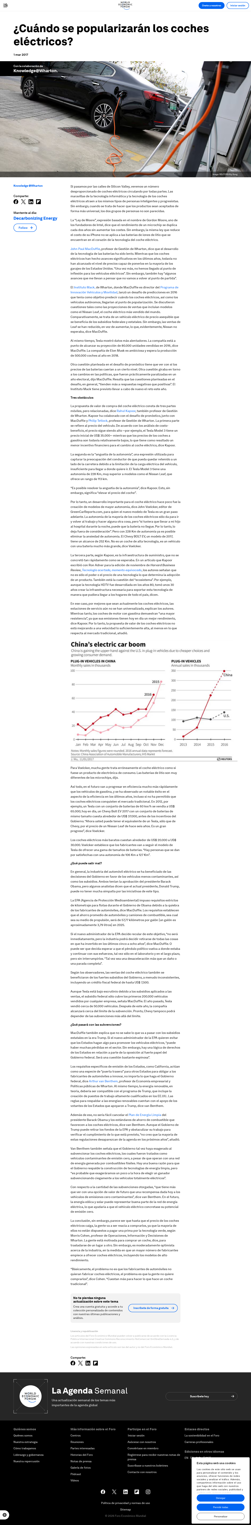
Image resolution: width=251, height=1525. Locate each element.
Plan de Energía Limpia (145, 1115)
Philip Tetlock (98, 420)
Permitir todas (220, 1507)
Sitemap (125, 1509)
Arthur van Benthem (103, 1081)
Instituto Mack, (84, 287)
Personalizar (220, 1516)
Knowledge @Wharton (28, 185)
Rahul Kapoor (126, 411)
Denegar (220, 1498)
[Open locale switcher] (4, 1514)
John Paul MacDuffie (85, 249)
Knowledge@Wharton (35, 70)
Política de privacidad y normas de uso (125, 1503)
